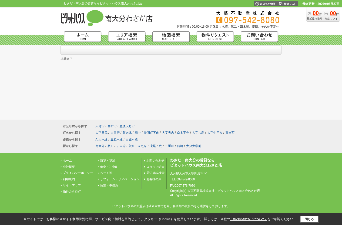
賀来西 (230, 132)
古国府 (115, 132)
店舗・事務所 (109, 185)
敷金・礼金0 (108, 167)
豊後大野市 (127, 126)
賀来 (132, 146)
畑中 (138, 132)
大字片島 (198, 132)
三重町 (169, 146)
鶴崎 (180, 146)
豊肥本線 (117, 139)
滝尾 (153, 146)
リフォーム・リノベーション (119, 179)
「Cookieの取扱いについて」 (248, 219)
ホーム (67, 160)
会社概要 (69, 167)
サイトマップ (72, 185)
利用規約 (69, 179)
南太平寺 (183, 132)
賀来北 (127, 132)
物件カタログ (72, 191)
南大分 (99, 146)
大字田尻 (101, 132)
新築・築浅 (107, 160)
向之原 (142, 146)
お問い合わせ (155, 160)
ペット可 (106, 173)
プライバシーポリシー (78, 173)
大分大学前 (193, 146)
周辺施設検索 (155, 173)
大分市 (99, 126)
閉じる (309, 219)
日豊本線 (132, 139)
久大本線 (101, 139)
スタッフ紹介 (155, 167)
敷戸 (110, 146)
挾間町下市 (151, 132)
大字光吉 (168, 132)
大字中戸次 (214, 132)
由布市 (112, 126)
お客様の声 (153, 179)
